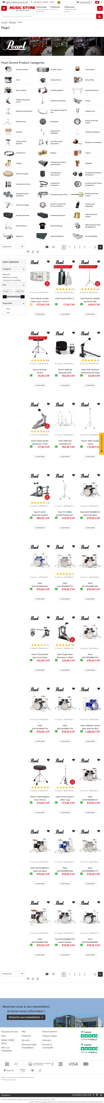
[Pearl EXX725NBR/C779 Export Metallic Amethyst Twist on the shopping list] (73, 902)
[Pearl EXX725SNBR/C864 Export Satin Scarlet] (90, 561)
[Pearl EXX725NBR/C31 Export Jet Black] (40, 846)
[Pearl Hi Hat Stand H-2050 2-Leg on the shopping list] (73, 760)
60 (33, 251)
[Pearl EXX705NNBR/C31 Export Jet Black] (90, 775)
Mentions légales (41, 1102)
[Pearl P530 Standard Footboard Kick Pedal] (90, 347)
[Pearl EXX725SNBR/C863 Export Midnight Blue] (40, 561)
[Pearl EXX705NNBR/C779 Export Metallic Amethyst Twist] (90, 632)
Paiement (26, 1035)
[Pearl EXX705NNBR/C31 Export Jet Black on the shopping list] (98, 760)
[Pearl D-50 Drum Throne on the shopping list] (48, 333)
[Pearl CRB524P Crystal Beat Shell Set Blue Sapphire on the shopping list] (98, 689)
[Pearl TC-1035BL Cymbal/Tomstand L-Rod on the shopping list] (73, 475)
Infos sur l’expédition (6, 1049)
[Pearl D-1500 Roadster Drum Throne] (40, 775)
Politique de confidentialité (57, 1102)
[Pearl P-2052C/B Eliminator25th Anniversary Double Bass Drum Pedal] (65, 347)
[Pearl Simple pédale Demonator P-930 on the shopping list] (48, 404)
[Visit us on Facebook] (93, 1094)
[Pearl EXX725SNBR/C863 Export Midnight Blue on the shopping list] (48, 546)
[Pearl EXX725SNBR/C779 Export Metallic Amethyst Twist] (40, 703)
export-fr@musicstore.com (16, 2)
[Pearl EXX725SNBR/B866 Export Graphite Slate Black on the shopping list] (98, 902)
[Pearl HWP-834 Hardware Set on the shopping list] (73, 404)
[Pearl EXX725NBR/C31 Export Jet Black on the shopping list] (48, 831)
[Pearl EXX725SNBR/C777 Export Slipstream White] (65, 561)
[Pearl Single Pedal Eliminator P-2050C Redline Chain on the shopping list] (73, 618)
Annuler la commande (47, 1046)
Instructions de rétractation (77, 1102)
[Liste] (53, 247)
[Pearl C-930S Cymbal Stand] (90, 419)
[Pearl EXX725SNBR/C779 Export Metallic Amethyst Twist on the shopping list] (48, 689)
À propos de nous (9, 1031)
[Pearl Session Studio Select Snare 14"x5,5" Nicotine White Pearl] (40, 276)
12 (95, 246)
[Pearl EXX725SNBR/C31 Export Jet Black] (90, 490)
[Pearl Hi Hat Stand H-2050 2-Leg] (65, 775)
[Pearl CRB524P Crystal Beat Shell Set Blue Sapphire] (90, 703)
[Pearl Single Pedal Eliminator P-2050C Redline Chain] (65, 632)
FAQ (23, 1031)
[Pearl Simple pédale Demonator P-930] (40, 419)
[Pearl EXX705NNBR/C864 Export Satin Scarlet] (40, 917)
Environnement (49, 1031)
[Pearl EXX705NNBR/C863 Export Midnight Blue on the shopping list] (73, 831)
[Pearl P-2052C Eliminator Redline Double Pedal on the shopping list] (48, 475)
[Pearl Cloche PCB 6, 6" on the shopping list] (73, 262)
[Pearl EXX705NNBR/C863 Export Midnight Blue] (65, 846)
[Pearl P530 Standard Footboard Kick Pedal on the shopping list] (98, 333)
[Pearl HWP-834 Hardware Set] (65, 419)
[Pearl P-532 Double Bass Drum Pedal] (40, 632)
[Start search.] (99, 16)
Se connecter (84, 2)
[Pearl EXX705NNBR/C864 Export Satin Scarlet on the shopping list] (48, 902)
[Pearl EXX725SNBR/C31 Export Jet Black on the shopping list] (98, 475)
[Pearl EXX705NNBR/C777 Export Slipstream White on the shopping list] (98, 831)
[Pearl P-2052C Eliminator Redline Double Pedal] (40, 490)
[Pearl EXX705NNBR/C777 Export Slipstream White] (90, 846)
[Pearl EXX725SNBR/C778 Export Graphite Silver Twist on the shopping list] (73, 689)
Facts (3, 1035)
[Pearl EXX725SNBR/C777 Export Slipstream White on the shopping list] (73, 546)
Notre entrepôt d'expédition (29, 1046)
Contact (5, 1095)
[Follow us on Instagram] (97, 1094)
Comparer (40, 314)
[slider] (5, 296)
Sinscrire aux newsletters (24, 1017)
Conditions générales (95, 1102)
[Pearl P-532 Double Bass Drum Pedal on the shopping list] (48, 618)
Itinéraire (46, 1040)
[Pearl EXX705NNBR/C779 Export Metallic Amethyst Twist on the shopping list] (98, 618)
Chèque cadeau (49, 1035)
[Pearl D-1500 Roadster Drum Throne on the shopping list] (48, 760)
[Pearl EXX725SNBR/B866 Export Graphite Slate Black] (90, 917)
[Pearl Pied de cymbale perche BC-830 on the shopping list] (98, 262)
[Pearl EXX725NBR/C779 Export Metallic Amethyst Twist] (65, 917)
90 (38, 251)
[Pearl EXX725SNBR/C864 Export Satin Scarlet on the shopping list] (98, 546)
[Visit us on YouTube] (101, 1094)
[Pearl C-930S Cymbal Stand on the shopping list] (98, 404)
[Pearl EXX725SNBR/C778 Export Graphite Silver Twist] (65, 703)
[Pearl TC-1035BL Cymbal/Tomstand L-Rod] (65, 490)
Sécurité (26, 1040)
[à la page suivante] (100, 247)
